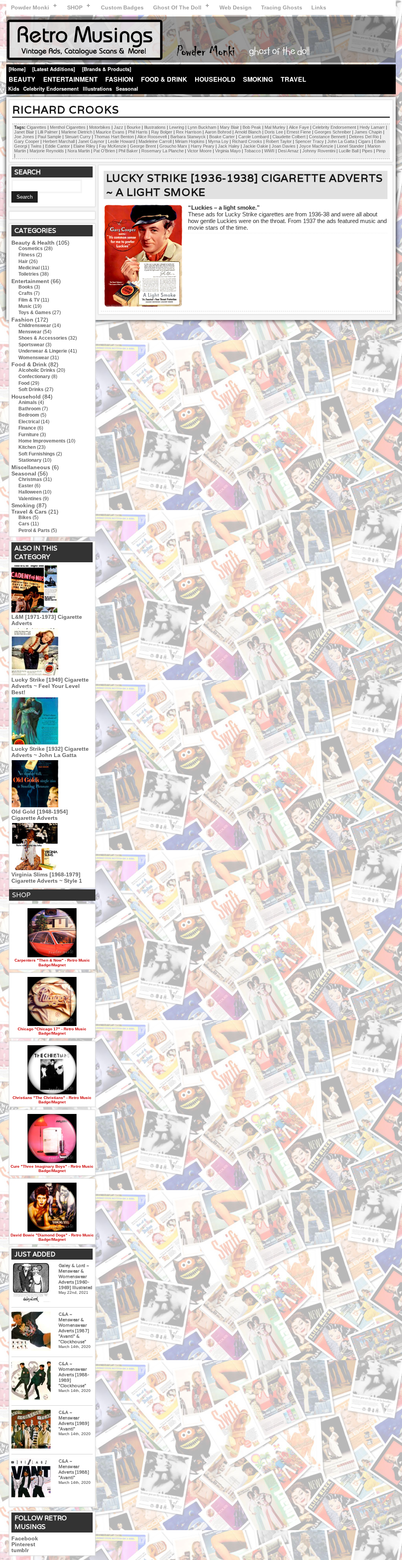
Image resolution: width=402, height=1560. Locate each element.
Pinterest (23, 1544)
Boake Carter (222, 136)
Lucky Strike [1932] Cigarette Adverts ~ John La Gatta (50, 752)
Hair (23, 261)
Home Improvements (42, 441)
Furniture (28, 434)
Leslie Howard (121, 141)
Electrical (29, 421)
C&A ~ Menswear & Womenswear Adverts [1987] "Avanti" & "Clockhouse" (73, 1327)
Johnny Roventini (318, 150)
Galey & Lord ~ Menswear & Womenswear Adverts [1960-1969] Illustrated (75, 1276)
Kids (13, 88)
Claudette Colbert (288, 136)
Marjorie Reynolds (46, 150)
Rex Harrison (188, 132)
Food (23, 383)
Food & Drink (164, 79)
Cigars (364, 141)
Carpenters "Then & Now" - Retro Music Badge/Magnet (52, 962)
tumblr (20, 1550)
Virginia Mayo (228, 150)
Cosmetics (30, 248)
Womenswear (33, 357)
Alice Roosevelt (152, 136)
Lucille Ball (348, 150)
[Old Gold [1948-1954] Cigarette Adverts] (34, 805)
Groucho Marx (173, 146)
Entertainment (70, 79)
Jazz (118, 127)
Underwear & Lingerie (42, 351)
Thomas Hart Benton (114, 136)
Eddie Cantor (57, 146)
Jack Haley (228, 146)
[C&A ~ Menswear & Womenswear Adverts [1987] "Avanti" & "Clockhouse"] (31, 1331)
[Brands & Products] (106, 69)
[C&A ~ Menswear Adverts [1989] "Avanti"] (31, 1430)
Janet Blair (24, 132)
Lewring (176, 127)
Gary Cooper (26, 141)
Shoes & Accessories (42, 338)
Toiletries (28, 274)
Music (25, 306)
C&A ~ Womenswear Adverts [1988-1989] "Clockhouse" (73, 1374)
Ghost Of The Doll (177, 7)
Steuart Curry (78, 136)
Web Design (235, 7)
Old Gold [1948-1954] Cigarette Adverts (39, 814)
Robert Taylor (279, 141)
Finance (27, 428)
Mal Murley (275, 127)
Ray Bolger (161, 132)
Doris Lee (274, 132)
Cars (23, 524)
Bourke (134, 127)
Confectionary (34, 376)
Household (215, 79)
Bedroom (28, 415)
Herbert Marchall (59, 141)
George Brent (143, 146)
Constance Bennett (327, 136)
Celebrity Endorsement (51, 88)
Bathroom (29, 408)
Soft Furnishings (36, 454)
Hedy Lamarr (372, 127)
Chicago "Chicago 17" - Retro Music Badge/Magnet (52, 1031)
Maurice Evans (110, 132)
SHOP (74, 7)
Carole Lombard (253, 136)
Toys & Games (34, 312)
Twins (36, 146)
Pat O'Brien (104, 150)
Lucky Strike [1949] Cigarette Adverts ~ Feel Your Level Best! (50, 686)
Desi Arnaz (288, 150)
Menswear (30, 332)
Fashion (119, 79)
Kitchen (27, 447)
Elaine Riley (84, 146)
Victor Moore (199, 150)
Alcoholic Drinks (36, 370)
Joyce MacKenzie (316, 146)
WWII (269, 150)
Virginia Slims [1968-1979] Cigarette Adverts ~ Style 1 (46, 877)
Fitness (26, 255)
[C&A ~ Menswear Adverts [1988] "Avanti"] (31, 1478)
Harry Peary (202, 146)
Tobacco (252, 150)
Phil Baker (128, 150)
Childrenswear (34, 325)
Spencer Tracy (309, 141)
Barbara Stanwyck (188, 136)
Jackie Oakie (255, 146)
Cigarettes (36, 127)
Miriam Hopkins (190, 141)
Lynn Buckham (202, 127)
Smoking (258, 79)
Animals (27, 402)
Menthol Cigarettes (68, 127)
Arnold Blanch (248, 132)
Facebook (24, 1539)
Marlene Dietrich (76, 132)
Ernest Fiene (299, 132)
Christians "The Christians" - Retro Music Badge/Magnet (52, 1099)
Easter (25, 485)
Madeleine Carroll (155, 141)
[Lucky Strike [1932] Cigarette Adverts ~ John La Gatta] (34, 742)
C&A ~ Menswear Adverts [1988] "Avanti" (73, 1469)
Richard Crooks (247, 141)
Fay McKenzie (112, 146)
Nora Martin (79, 150)
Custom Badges (122, 7)
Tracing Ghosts (281, 7)
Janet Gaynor (91, 141)
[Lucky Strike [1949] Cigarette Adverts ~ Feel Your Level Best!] (34, 673)
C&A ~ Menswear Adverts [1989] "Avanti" (73, 1421)
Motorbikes (99, 127)
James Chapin (368, 132)
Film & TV (29, 300)
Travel (293, 79)
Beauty (22, 79)
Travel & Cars (29, 511)
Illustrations (97, 88)
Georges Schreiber (332, 132)
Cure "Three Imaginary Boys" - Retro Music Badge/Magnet (52, 1168)
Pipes (367, 150)
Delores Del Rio (364, 136)
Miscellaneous (30, 467)
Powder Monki (30, 7)
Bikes (24, 517)
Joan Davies (284, 146)
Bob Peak (252, 127)
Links (318, 7)
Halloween (30, 492)
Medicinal (29, 268)
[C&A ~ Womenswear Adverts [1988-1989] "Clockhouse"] (31, 1381)
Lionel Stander (350, 146)
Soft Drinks (31, 389)
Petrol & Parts (34, 530)
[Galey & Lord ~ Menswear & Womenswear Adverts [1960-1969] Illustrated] (31, 1283)
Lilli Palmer (48, 132)
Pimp (381, 150)
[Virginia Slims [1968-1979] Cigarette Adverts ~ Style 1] (34, 868)
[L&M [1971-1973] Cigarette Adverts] (34, 610)
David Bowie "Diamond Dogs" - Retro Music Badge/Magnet (52, 1237)
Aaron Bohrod (218, 132)
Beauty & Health (33, 243)
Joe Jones (24, 136)
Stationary (30, 460)
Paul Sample (49, 136)
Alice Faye (299, 127)
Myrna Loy (218, 141)
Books (25, 287)
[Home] (17, 69)
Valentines (30, 498)
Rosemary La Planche (162, 150)
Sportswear (31, 344)
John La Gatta (340, 141)
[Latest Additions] (53, 69)
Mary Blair (229, 127)
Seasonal (127, 88)
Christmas (30, 479)
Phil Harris (138, 132)
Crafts (25, 293)
